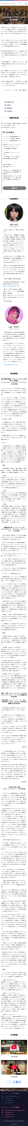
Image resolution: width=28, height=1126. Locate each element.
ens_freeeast (8, 1102)
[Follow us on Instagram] (20, 1082)
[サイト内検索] (20, 3)
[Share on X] (14, 1082)
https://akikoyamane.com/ (11, 364)
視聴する (14, 188)
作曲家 (9, 105)
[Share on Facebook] (17, 1082)
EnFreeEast (8, 1098)
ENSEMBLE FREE (8, 3)
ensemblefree (8, 1112)
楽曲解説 (9, 108)
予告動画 (9, 111)
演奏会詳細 (10, 102)
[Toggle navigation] (25, 3)
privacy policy (14, 1124)
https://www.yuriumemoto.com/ (11, 286)
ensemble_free (9, 1114)
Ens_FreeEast (8, 1100)
